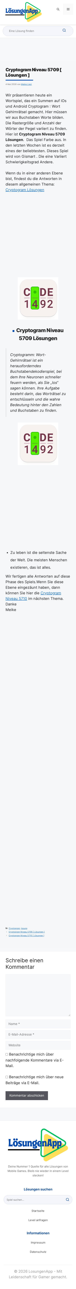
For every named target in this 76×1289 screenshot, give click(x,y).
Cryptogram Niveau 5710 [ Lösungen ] (26, 935)
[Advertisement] (38, 236)
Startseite (38, 1211)
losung (24, 928)
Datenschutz (38, 1252)
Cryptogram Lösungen (25, 190)
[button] (58, 9)
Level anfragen (38, 1220)
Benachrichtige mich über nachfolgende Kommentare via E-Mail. (35, 1060)
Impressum (38, 1242)
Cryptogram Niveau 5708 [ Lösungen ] (27, 932)
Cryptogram (14, 928)
